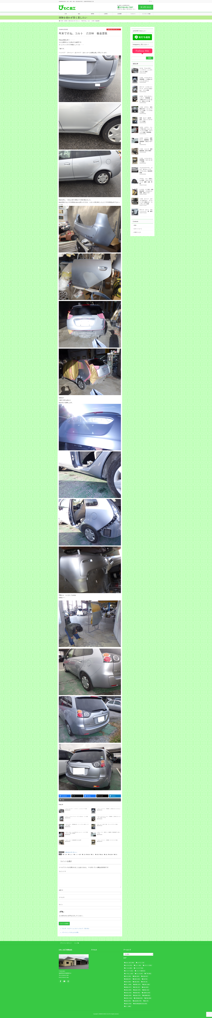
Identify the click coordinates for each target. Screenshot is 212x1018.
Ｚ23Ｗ (65, 854)
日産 (137, 987)
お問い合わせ (147, 7)
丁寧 (148, 973)
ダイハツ (147, 965)
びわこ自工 (130, 962)
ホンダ (139, 973)
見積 (137, 995)
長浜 (116, 854)
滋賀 (106, 854)
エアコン (141, 962)
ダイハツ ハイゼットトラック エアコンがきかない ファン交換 (77, 816)
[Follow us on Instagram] (68, 981)
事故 (136, 976)
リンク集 (76, 943)
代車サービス (137, 232)
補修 (128, 995)
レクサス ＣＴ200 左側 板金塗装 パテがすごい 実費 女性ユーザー (147, 191)
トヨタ (129, 968)
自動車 (111, 854)
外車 (145, 981)
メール (61, 897)
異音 (146, 990)
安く (93, 854)
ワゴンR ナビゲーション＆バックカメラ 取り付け (75, 928)
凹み (128, 981)
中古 (128, 976)
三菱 (84, 854)
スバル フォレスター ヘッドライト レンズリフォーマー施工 (76, 808)
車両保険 (138, 998)
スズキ (129, 965)
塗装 (136, 981)
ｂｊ (128, 1006)
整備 (128, 987)
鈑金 (128, 1001)
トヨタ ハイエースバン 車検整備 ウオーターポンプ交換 (107, 840)
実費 (98, 854)
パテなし (129, 973)
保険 (89, 854)
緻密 (137, 992)
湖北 (128, 990)
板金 (102, 854)
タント (138, 965)
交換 (145, 976)
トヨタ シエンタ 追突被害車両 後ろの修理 (73, 840)
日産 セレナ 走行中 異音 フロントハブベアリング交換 (107, 824)
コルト (71, 854)
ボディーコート (138, 228)
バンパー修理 (78, 854)
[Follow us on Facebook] (60, 981)
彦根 (146, 984)
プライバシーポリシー (66, 943)
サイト (61, 904)
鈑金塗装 (137, 1001)
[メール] (64, 981)
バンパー (129, 970)
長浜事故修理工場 (141, 1003)
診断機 (147, 995)
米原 (128, 992)
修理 (137, 979)
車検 (135, 225)
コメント (62, 871)
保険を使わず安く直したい (114, 29)
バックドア (139, 968)
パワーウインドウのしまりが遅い (70, 932)
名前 (61, 890)
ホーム (150, 1)
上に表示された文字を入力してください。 (71, 915)
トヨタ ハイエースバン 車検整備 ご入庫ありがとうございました (108, 808)
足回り (129, 998)
